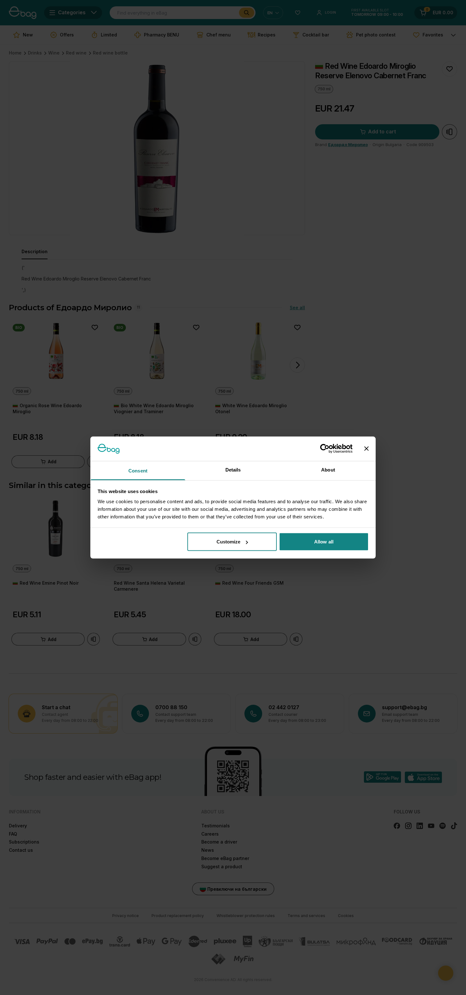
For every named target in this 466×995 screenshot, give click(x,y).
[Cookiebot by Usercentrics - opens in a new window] (325, 448)
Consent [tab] (137, 470)
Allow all (323, 541)
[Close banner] (366, 448)
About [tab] (328, 469)
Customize (229, 541)
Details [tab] (233, 469)
